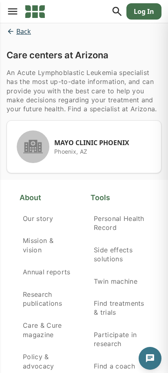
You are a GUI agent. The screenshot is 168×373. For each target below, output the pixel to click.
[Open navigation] (13, 11)
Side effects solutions (113, 254)
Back (23, 31)
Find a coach (114, 366)
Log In (144, 11)
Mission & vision (38, 245)
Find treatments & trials (119, 307)
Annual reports (46, 272)
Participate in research (115, 339)
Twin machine (115, 281)
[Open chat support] (150, 358)
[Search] (117, 11)
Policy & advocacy (38, 361)
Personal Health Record (119, 223)
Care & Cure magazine (42, 329)
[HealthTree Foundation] (35, 11)
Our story (38, 218)
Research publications (42, 298)
